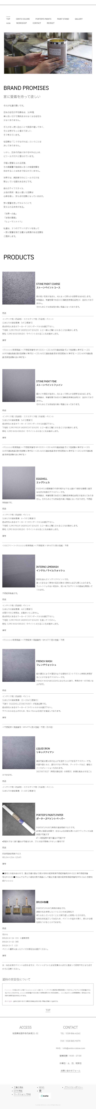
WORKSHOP (21, 23)
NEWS (41, 1087)
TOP (8, 19)
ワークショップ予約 (22, 1094)
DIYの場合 (18, 1091)
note (8, 23)
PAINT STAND (63, 19)
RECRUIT (51, 23)
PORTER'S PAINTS (43, 19)
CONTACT (37, 23)
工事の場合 (18, 1087)
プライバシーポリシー (73, 1087)
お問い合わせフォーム (70, 1070)
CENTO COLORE (23, 19)
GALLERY (79, 19)
